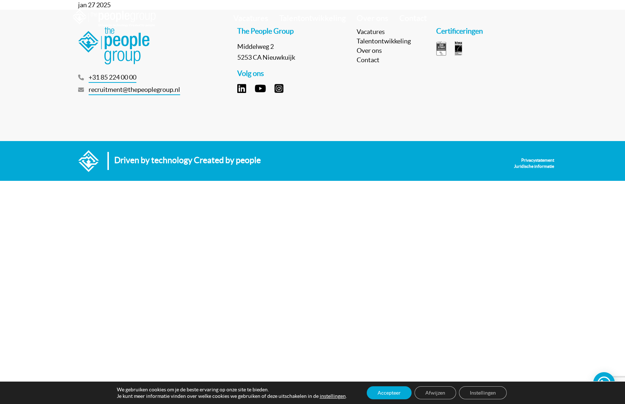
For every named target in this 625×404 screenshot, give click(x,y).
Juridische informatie (534, 166)
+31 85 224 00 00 (112, 77)
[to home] (114, 18)
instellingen (333, 396)
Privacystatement (537, 160)
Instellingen (483, 393)
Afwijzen (435, 393)
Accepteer (389, 393)
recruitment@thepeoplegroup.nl (134, 89)
